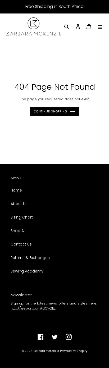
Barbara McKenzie (46, 351)
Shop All (18, 230)
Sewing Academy (27, 271)
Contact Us (21, 244)
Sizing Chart (22, 217)
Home (16, 190)
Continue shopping (50, 111)
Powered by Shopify (73, 351)
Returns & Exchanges (30, 257)
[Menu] (100, 26)
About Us (19, 203)
